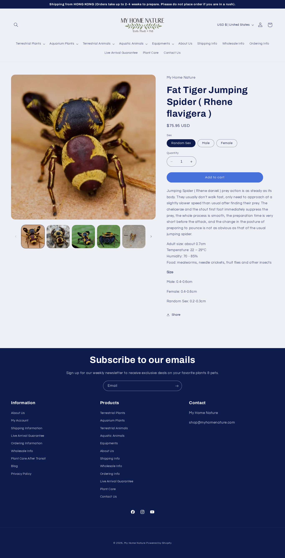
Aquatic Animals (112, 435)
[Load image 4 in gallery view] (108, 236)
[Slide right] (151, 236)
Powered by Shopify (159, 543)
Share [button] (176, 314)
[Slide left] (15, 236)
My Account (19, 420)
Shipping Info (110, 458)
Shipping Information (26, 428)
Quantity (173, 153)
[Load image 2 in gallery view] (58, 236)
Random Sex (181, 143)
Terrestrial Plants (112, 413)
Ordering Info (110, 473)
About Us (18, 413)
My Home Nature (134, 543)
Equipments (109, 443)
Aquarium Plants (112, 420)
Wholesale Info (22, 451)
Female (227, 143)
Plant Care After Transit (28, 458)
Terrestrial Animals (114, 428)
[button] (16, 25)
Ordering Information (26, 443)
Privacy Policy (21, 473)
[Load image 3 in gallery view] (83, 236)
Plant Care (108, 489)
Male (206, 143)
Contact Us (108, 496)
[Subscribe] (177, 386)
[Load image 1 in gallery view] (32, 236)
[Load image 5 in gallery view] (133, 236)
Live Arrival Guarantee (27, 435)
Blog (14, 466)
